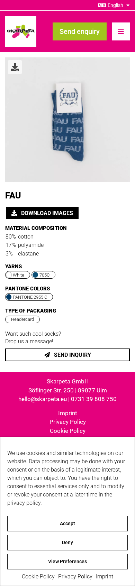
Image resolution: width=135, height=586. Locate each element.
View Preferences (67, 561)
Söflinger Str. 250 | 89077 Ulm (67, 390)
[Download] (15, 67)
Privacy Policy (75, 576)
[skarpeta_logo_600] (20, 18)
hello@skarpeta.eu (42, 399)
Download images (46, 213)
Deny (67, 542)
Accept (67, 523)
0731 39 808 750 (94, 399)
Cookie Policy (38, 576)
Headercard (22, 319)
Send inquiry (72, 355)
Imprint (104, 576)
